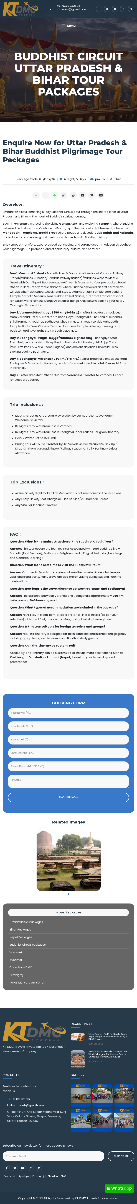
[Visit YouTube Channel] (82, 195)
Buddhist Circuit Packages (27, 945)
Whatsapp (121, 1188)
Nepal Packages (20, 937)
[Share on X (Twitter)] (45, 195)
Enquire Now (68, 797)
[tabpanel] (69, 859)
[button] (68, 25)
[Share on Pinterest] (91, 195)
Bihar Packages (20, 929)
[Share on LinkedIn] (63, 195)
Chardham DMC (20, 967)
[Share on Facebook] (36, 195)
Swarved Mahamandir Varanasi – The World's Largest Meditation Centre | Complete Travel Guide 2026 (108, 1054)
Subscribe (121, 1156)
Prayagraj (16, 975)
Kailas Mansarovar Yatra (26, 982)
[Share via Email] (101, 195)
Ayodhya (15, 960)
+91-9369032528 (18, 1099)
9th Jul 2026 (95, 1061)
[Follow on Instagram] (73, 195)
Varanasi (15, 952)
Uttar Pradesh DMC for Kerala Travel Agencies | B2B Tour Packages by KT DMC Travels (108, 1037)
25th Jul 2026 (95, 1044)
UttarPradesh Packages (26, 922)
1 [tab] (68, 894)
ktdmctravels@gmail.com (25, 1105)
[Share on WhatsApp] (54, 195)
